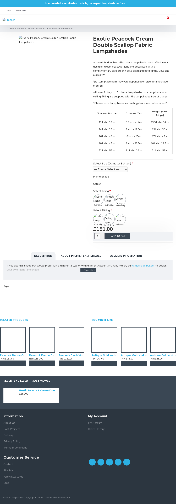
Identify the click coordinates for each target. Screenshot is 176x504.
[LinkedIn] (118, 462)
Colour (97, 184)
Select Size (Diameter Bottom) (112, 163)
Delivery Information (126, 255)
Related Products (14, 320)
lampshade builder (143, 266)
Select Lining (101, 191)
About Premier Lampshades (81, 255)
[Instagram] (109, 462)
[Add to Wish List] (12, 363)
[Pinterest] (126, 462)
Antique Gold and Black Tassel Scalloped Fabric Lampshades (134, 355)
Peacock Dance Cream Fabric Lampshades (42, 355)
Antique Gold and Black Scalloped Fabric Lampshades (104, 355)
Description (43, 255)
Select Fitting (101, 210)
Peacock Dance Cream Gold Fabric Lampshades (13, 355)
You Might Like (102, 320)
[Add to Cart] (6, 363)
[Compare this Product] (19, 363)
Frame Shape (101, 177)
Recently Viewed (15, 380)
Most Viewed (41, 380)
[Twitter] (100, 462)
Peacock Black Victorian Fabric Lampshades (71, 355)
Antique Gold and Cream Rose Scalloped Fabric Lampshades (163, 355)
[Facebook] (92, 462)
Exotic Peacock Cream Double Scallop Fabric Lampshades (38, 390)
